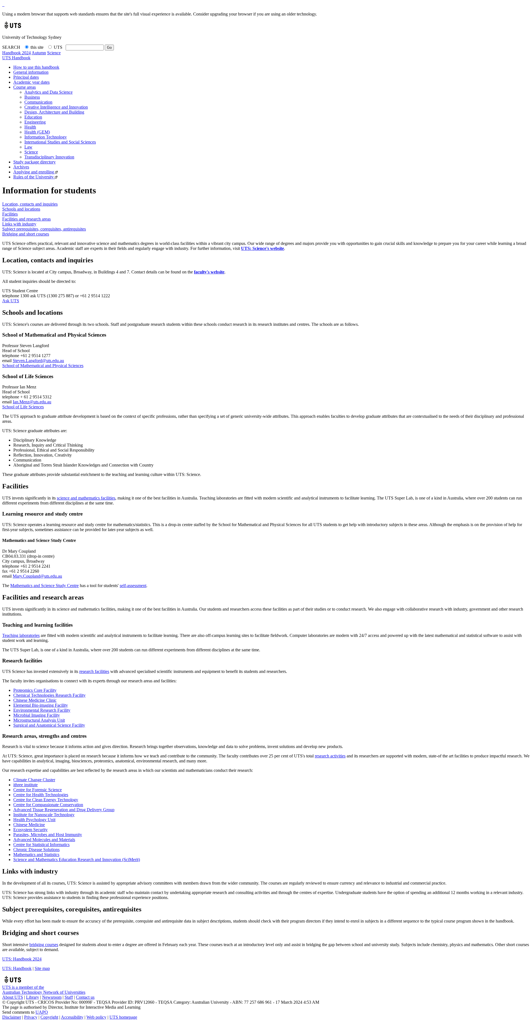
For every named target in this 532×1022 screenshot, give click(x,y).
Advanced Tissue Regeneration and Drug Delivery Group (63, 809)
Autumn (39, 52)
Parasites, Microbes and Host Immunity (47, 834)
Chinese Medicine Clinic (35, 700)
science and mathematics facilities (86, 498)
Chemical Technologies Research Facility (49, 695)
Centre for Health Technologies (40, 794)
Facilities (10, 214)
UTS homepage (123, 1017)
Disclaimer (11, 1017)
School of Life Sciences (23, 406)
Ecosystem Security (30, 829)
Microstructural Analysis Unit (39, 720)
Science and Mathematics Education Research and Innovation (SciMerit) (76, 859)
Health (30, 127)
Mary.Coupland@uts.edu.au (37, 576)
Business (32, 97)
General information (30, 72)
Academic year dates (31, 82)
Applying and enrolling (34, 172)
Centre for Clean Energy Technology (45, 799)
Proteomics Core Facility (35, 690)
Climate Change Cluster (34, 779)
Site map (42, 968)
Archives (21, 167)
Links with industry (19, 224)
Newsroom (52, 997)
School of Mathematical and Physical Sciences (42, 365)
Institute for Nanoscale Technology (44, 814)
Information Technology (45, 137)
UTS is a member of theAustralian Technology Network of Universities (43, 990)
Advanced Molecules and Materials (44, 839)
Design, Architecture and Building (54, 112)
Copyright (49, 1017)
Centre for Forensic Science (37, 789)
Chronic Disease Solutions (36, 849)
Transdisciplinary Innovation (49, 157)
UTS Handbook (16, 57)
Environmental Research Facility (41, 710)
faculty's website (209, 272)
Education (33, 117)
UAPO (41, 1012)
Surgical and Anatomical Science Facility (49, 725)
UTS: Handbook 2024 (22, 959)
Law (28, 147)
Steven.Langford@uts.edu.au (38, 360)
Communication (38, 102)
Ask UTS (10, 300)
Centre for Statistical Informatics (41, 844)
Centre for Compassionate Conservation (48, 804)
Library (32, 997)
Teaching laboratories (21, 635)
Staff (69, 997)
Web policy (96, 1017)
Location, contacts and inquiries (30, 204)
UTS (58, 47)
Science (54, 52)
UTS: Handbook (17, 968)
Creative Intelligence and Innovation (56, 107)
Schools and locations (21, 209)
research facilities (94, 671)
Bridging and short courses (25, 234)
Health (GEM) (37, 132)
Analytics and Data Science (48, 92)
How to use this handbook (36, 67)
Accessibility (72, 1017)
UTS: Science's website (262, 248)
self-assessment (133, 585)
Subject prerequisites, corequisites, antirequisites (44, 229)
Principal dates (26, 77)
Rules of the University (34, 177)
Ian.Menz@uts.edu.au (32, 401)
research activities (330, 756)
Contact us (85, 997)
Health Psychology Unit (34, 819)
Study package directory (34, 162)
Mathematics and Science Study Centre (44, 585)
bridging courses (43, 944)
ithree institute (25, 784)
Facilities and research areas (26, 219)
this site (37, 47)
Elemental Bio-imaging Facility (40, 705)
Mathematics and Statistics (36, 854)
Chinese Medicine (29, 824)
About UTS (12, 997)
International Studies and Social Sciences (60, 142)
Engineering (35, 122)
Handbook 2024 (16, 52)
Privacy (30, 1017)
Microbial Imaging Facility (36, 715)
